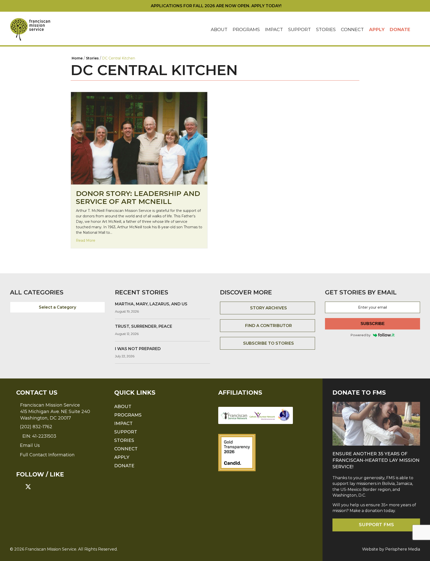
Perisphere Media (402, 549)
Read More (85, 240)
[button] (416, 29)
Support (299, 29)
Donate (400, 29)
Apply (376, 29)
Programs (246, 29)
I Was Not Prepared (138, 348)
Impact (274, 29)
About (219, 29)
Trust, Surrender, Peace (143, 326)
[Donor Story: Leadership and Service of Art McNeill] (139, 138)
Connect (352, 29)
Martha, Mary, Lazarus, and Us (151, 304)
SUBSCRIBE (373, 324)
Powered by (361, 335)
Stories (326, 29)
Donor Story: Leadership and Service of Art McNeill (138, 197)
